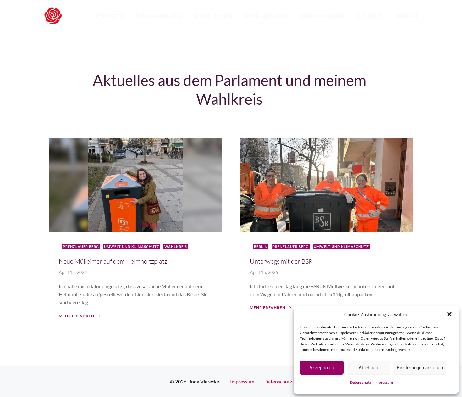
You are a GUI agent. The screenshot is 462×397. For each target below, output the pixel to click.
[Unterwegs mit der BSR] (326, 184)
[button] (449, 314)
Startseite (110, 16)
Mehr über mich (266, 16)
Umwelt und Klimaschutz (131, 246)
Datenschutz (360, 382)
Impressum (383, 382)
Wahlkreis (175, 246)
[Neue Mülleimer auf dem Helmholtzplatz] (135, 184)
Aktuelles (369, 16)
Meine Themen (213, 16)
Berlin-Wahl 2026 (159, 16)
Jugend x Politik (322, 16)
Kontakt (407, 16)
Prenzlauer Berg (81, 246)
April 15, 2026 (73, 272)
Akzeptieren (321, 367)
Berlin (260, 246)
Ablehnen (368, 367)
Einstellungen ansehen (420, 367)
